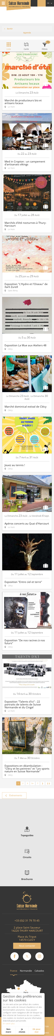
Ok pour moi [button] (36, 1030)
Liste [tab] (9, 49)
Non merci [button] (8, 1030)
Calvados (39, 970)
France (13, 970)
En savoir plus (9, 1023)
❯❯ (48, 783)
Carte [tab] (26, 49)
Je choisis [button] (22, 1030)
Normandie (26, 970)
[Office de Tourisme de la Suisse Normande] (19, 5)
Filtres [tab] (44, 49)
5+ (32, 783)
